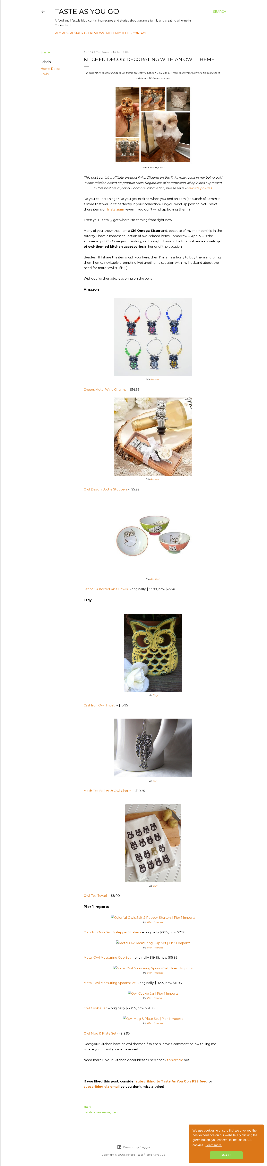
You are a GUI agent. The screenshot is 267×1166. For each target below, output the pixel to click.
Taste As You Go (87, 11)
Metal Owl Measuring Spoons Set (110, 983)
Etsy (155, 695)
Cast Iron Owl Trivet (99, 705)
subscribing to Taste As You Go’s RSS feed (172, 1081)
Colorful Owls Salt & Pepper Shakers (112, 932)
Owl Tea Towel (95, 896)
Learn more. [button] (213, 1145)
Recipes (61, 33)
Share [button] (45, 52)
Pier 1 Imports (155, 922)
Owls (44, 74)
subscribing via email (102, 1087)
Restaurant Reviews (87, 33)
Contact (139, 33)
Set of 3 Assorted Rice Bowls (106, 589)
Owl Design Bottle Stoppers (105, 489)
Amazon (155, 379)
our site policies (200, 188)
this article (175, 1060)
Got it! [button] (226, 1155)
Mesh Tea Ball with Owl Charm (108, 791)
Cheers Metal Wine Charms (105, 389)
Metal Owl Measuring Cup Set (107, 957)
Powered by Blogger (136, 1147)
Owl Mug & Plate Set (100, 1033)
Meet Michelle (118, 33)
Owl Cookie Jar (95, 1008)
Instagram (115, 209)
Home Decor (51, 69)
